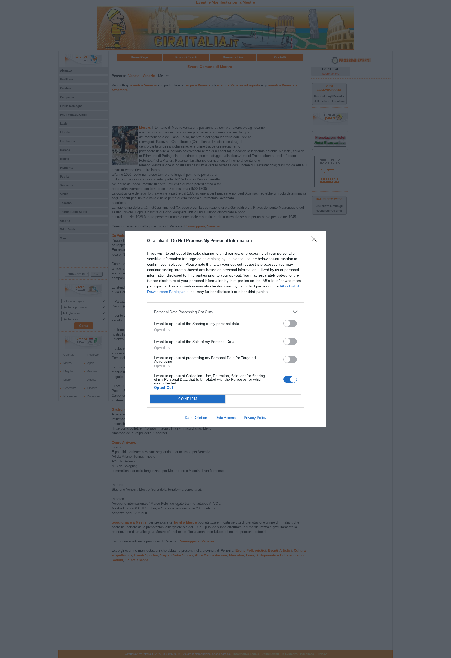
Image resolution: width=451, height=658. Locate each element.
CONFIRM (188, 399)
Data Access (225, 417)
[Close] (316, 241)
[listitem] (225, 312)
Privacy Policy (255, 417)
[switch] (290, 323)
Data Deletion (196, 417)
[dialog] (225, 329)
